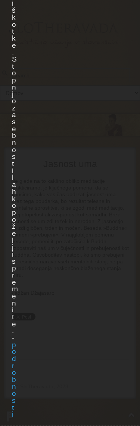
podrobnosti (14, 380)
